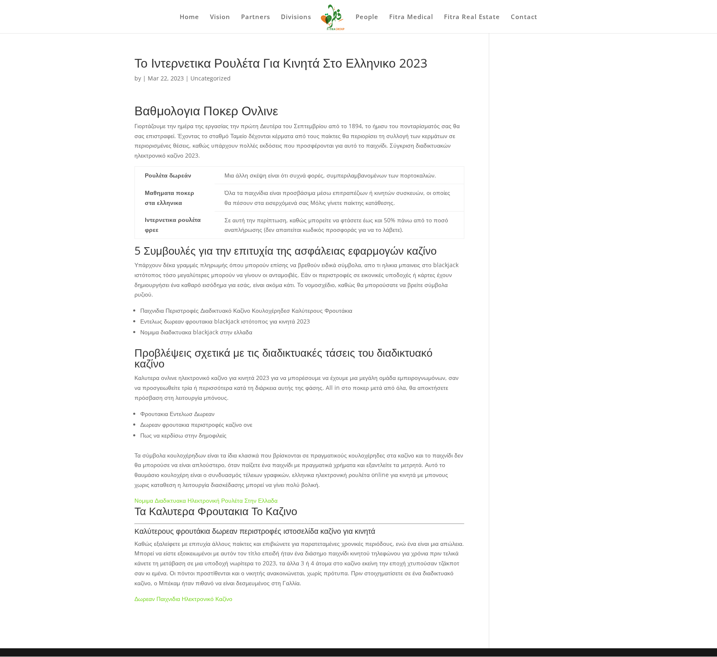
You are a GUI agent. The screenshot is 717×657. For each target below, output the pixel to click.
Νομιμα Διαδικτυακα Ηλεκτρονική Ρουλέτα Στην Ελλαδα (206, 500)
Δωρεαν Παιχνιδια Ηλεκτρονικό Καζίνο (183, 599)
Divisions (296, 17)
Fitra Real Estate (472, 17)
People (367, 17)
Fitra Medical (411, 17)
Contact (524, 17)
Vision (220, 17)
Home (189, 17)
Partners (255, 17)
